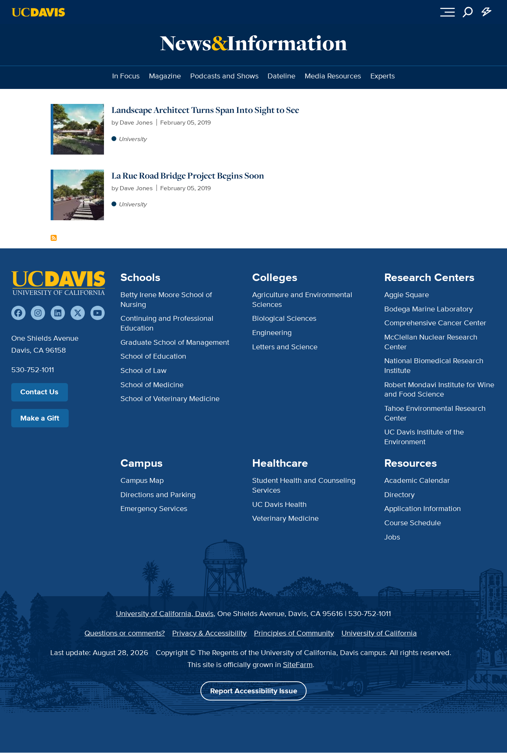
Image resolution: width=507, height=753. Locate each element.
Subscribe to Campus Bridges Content (54, 238)
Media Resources (333, 76)
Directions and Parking (158, 494)
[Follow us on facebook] (18, 313)
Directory (399, 494)
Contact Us (39, 391)
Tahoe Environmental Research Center (435, 413)
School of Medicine (152, 384)
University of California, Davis (165, 613)
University (133, 138)
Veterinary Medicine (285, 518)
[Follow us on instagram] (38, 313)
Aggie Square (406, 294)
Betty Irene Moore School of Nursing (166, 299)
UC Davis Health (279, 504)
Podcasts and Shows (224, 76)
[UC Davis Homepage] (38, 12)
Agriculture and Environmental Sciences (302, 299)
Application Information (422, 508)
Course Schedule (412, 522)
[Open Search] (468, 12)
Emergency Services (153, 508)
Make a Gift (39, 418)
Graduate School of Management (174, 342)
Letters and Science (284, 346)
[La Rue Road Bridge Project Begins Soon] (78, 174)
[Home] (58, 283)
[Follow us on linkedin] (58, 313)
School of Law (143, 370)
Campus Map (142, 480)
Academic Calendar (417, 480)
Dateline (281, 76)
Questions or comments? (124, 633)
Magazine (165, 76)
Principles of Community (294, 633)
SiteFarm (298, 664)
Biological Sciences (284, 318)
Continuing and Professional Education (167, 323)
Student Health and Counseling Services (303, 485)
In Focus (126, 76)
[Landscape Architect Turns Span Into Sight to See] (78, 108)
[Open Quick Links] (486, 12)
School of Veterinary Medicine (170, 398)
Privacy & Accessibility (209, 633)
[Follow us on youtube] (97, 313)
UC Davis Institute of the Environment (424, 437)
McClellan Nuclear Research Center (430, 342)
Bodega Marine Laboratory (428, 309)
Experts (382, 76)
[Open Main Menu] (447, 12)
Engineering (272, 332)
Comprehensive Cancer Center (435, 322)
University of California (379, 633)
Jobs (392, 537)
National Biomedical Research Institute (433, 365)
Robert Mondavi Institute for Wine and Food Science (439, 389)
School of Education (153, 356)
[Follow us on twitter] (78, 313)
